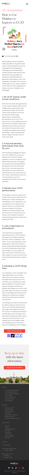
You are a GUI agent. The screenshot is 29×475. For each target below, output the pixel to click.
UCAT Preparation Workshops (12, 393)
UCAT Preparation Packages (12, 390)
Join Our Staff (8, 434)
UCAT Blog (7, 430)
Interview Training (9, 399)
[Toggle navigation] (27, 3)
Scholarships (8, 432)
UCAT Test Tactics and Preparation (15, 10)
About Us (7, 425)
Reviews (7, 427)
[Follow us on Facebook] (13, 468)
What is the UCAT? (9, 408)
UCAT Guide (8, 413)
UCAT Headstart (9, 400)
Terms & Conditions (16, 471)
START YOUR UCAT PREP (14, 331)
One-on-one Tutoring (10, 397)
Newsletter (7, 437)
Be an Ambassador (9, 436)
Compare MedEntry (10, 429)
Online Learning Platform (11, 392)
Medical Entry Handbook (11, 415)
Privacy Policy (7, 471)
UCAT (4, 10)
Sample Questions (9, 411)
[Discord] (16, 335)
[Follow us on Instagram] (20, 468)
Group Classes (8, 395)
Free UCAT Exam (9, 409)
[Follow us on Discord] (9, 468)
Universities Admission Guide (12, 418)
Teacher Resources (9, 416)
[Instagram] (9, 335)
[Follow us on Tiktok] (16, 468)
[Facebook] (12, 335)
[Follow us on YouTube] (23, 468)
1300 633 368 (7, 445)
